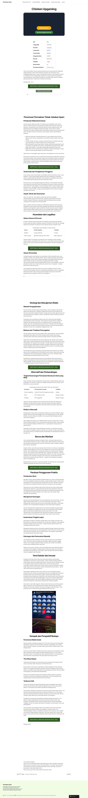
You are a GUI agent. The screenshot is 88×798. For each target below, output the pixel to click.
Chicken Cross (50, 67)
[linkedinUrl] (46, 769)
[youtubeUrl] (37, 769)
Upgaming (49, 47)
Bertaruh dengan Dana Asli (44, 32)
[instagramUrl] (28, 769)
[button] (84, 2)
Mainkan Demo (44, 28)
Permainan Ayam (7, 2)
